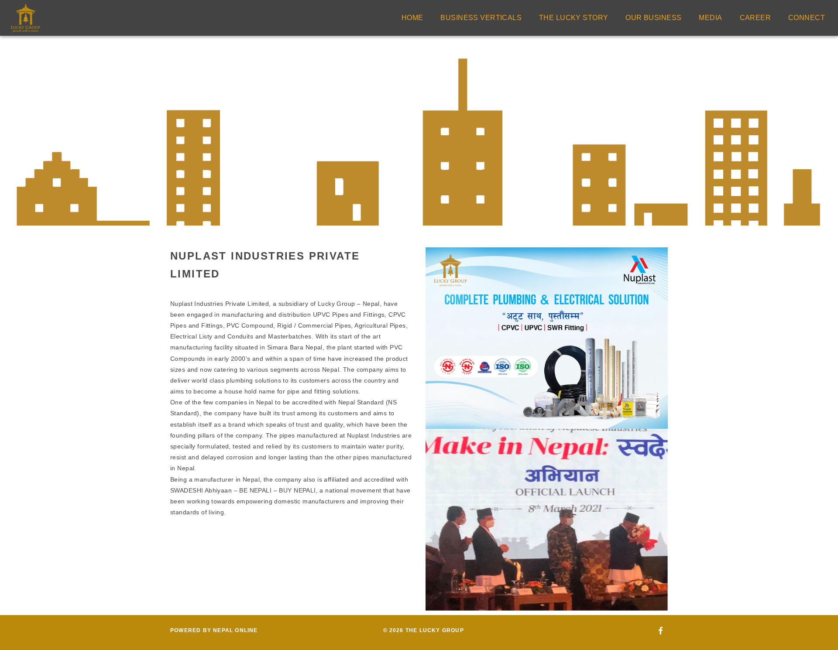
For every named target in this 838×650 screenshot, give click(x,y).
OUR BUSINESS (653, 17)
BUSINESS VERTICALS (481, 17)
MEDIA (710, 17)
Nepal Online (235, 630)
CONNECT (806, 17)
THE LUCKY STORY (573, 17)
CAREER (755, 17)
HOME (412, 17)
